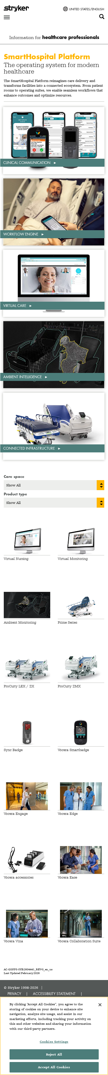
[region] (54, 1036)
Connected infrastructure (29, 448)
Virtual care (15, 305)
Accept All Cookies (54, 1067)
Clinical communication (27, 162)
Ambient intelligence (23, 376)
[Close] (99, 1004)
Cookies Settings (54, 1042)
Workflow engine (21, 234)
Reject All (54, 1054)
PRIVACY (14, 993)
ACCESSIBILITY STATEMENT (54, 993)
